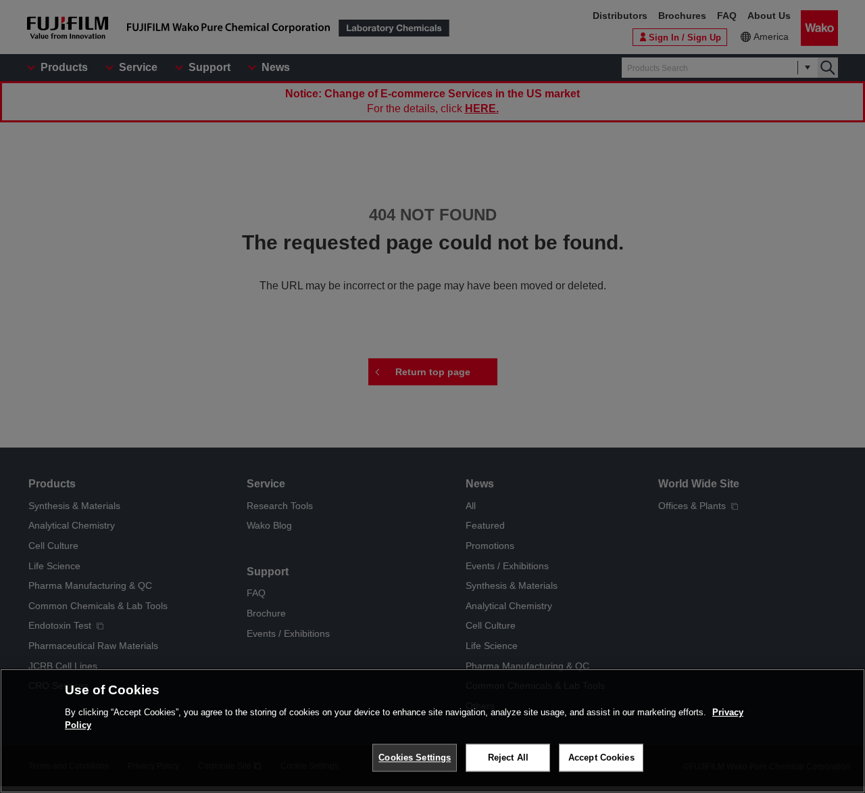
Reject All (508, 757)
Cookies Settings (414, 757)
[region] (432, 731)
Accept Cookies (601, 757)
